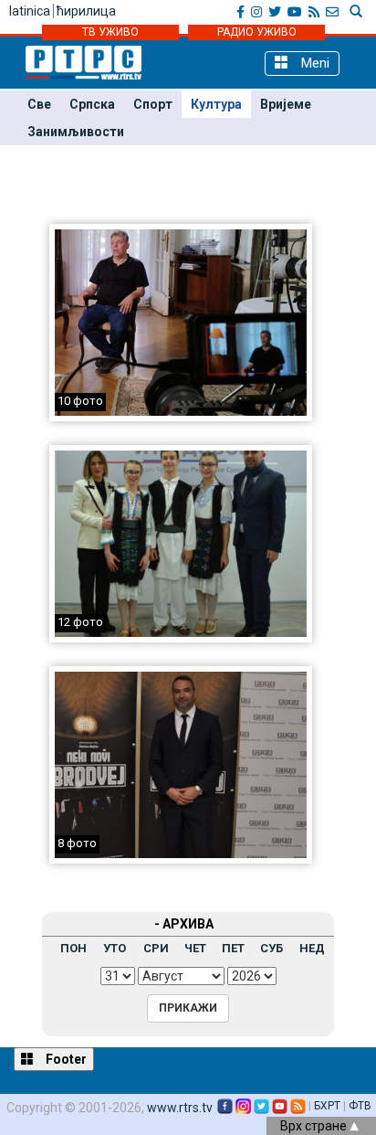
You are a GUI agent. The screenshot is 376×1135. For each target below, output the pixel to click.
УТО (114, 948)
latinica (29, 11)
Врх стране (315, 1126)
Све (39, 104)
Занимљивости (75, 131)
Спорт (152, 104)
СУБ (271, 948)
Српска (92, 104)
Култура (216, 104)
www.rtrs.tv (180, 1107)
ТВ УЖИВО (110, 32)
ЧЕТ (195, 948)
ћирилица (86, 11)
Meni (313, 63)
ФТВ (360, 1105)
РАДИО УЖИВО (257, 32)
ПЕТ (233, 948)
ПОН (73, 948)
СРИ (156, 948)
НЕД (312, 948)
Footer (65, 1059)
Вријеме (285, 104)
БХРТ (327, 1105)
